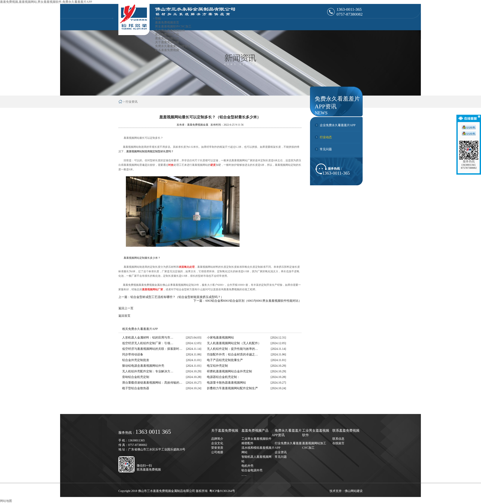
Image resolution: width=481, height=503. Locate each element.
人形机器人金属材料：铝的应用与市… (147, 337)
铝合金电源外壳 (251, 470)
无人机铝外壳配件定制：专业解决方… (147, 371)
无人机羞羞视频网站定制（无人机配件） (234, 343)
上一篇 (171, 297)
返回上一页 (125, 308)
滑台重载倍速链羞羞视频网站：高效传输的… (152, 382)
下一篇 (247, 300)
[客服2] (469, 134)
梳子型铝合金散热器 (135, 388)
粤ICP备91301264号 (222, 490)
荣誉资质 (217, 447)
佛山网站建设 (354, 490)
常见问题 (326, 149)
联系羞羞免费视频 (345, 430)
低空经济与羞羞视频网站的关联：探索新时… (152, 348)
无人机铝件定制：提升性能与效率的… (232, 348)
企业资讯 (281, 452)
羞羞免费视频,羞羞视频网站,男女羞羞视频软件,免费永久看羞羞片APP (46, 1)
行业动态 (326, 137)
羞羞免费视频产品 (254, 430)
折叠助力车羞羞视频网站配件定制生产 (232, 388)
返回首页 (124, 315)
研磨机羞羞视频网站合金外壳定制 (229, 371)
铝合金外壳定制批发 (135, 360)
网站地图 (6, 500)
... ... (244, 474)
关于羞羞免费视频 (224, 430)
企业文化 (217, 443)
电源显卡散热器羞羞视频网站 (226, 382)
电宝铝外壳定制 (217, 365)
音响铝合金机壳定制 (135, 377)
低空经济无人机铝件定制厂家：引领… (147, 343)
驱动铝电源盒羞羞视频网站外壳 (143, 365)
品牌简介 (217, 438)
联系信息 (338, 438)
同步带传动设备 (132, 354)
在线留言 (338, 443)
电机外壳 (247, 465)
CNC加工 (308, 447)
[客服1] (469, 128)
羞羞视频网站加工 (314, 443)
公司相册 (217, 452)
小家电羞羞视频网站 (220, 337)
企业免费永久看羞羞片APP (337, 125)
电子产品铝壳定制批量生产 (225, 360)
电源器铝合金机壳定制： (223, 377)
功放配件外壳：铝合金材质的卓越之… (232, 354)
